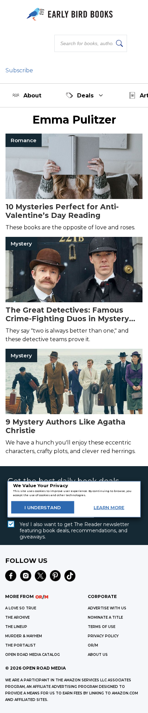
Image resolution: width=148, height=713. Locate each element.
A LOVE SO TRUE (20, 608)
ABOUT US (98, 654)
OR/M (93, 645)
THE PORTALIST (20, 645)
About (32, 95)
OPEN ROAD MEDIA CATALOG (32, 654)
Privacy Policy (103, 636)
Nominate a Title (105, 617)
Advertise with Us (107, 608)
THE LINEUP (16, 627)
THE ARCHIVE (17, 617)
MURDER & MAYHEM (23, 636)
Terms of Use (101, 627)
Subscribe (19, 70)
